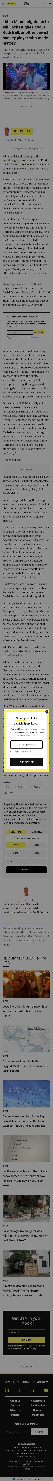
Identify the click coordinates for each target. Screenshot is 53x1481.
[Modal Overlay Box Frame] (26, 740)
